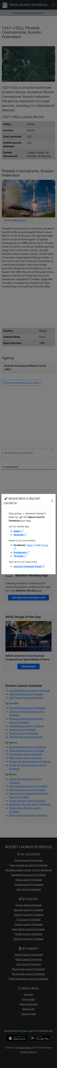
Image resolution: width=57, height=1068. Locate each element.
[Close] (52, 500)
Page (29, 545)
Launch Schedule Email (28, 566)
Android (19, 534)
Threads (19, 556)
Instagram (20, 552)
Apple (17, 531)
